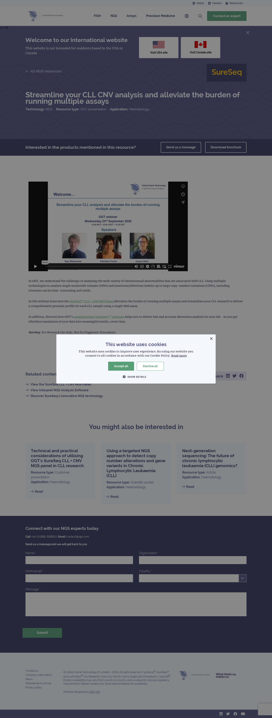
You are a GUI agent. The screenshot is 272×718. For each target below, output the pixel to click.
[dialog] (136, 359)
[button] (136, 377)
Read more (179, 355)
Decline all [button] (150, 366)
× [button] (211, 338)
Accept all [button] (121, 366)
